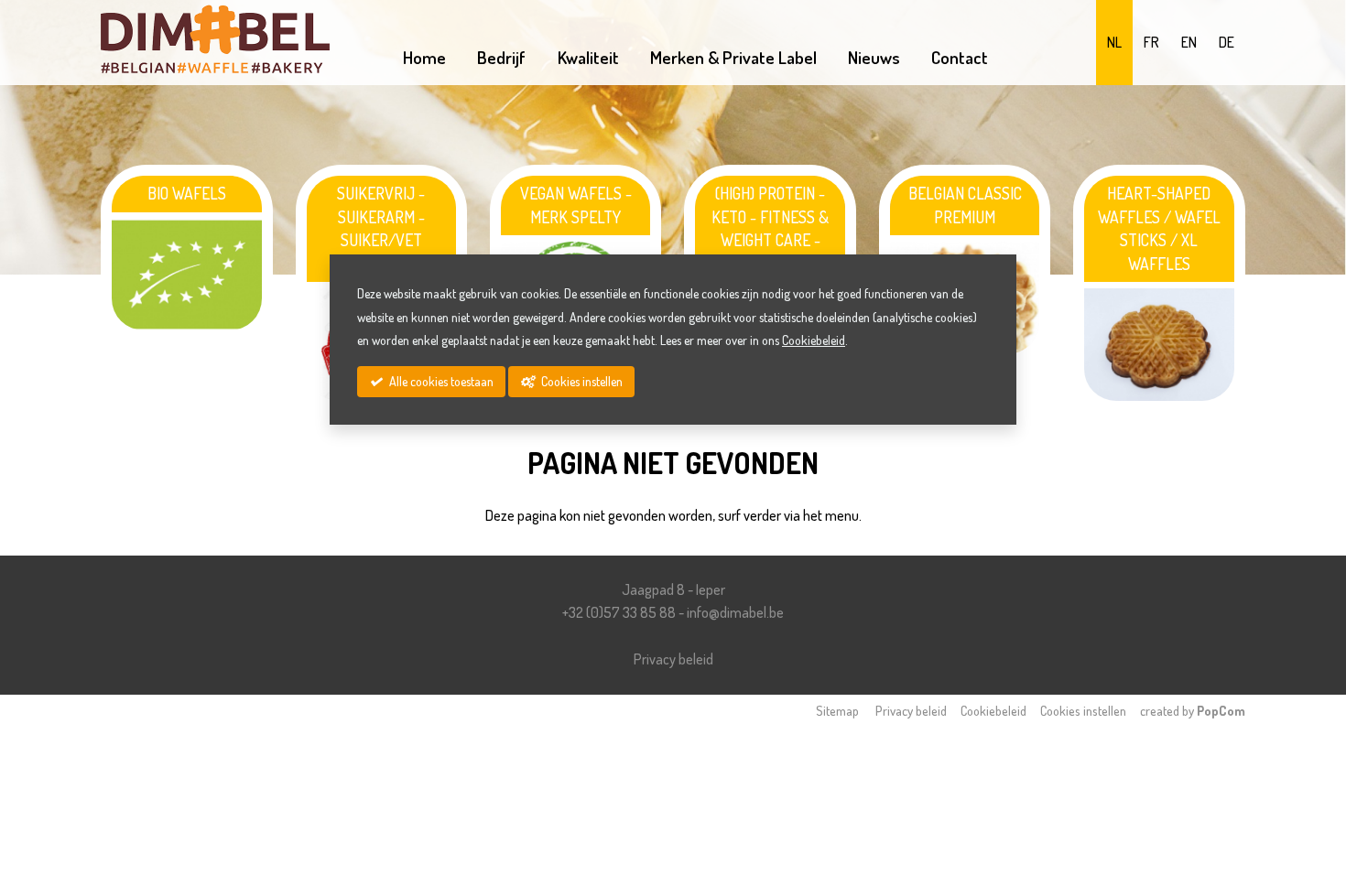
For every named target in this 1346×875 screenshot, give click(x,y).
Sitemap (837, 710)
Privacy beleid (673, 659)
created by (1192, 710)
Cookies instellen (1083, 710)
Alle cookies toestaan (440, 381)
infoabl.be (735, 612)
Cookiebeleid (993, 710)
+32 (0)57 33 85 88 (619, 612)
